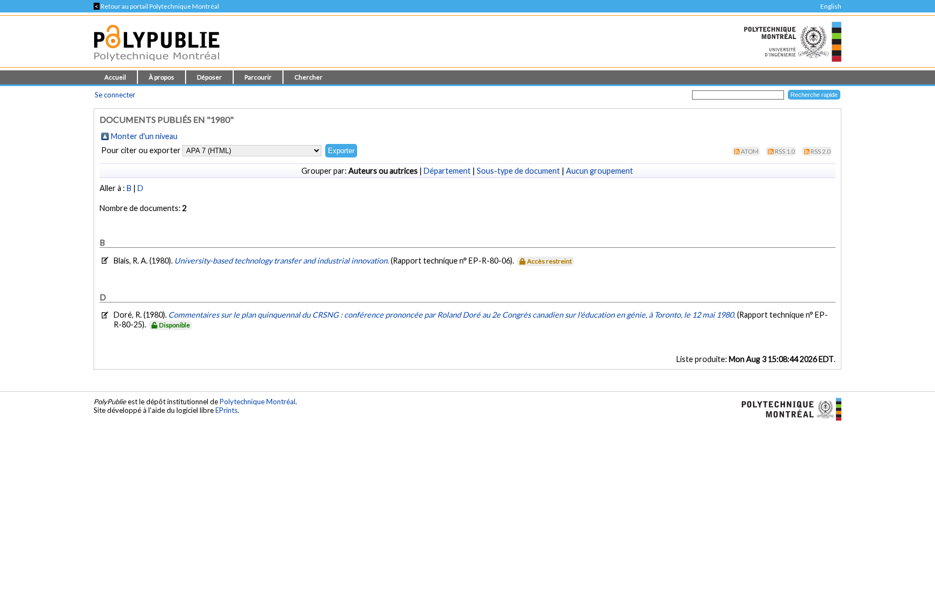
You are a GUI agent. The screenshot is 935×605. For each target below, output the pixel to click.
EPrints (226, 410)
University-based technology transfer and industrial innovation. (282, 260)
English (830, 6)
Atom (750, 151)
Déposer (209, 77)
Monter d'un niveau (144, 136)
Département (447, 170)
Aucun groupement (599, 170)
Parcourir (258, 77)
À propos (161, 77)
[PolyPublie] (157, 64)
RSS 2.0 (821, 151)
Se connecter (115, 94)
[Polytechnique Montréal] (787, 408)
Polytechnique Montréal (257, 401)
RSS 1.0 (785, 151)
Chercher (308, 77)
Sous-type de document (518, 170)
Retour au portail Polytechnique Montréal (156, 6)
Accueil (115, 77)
